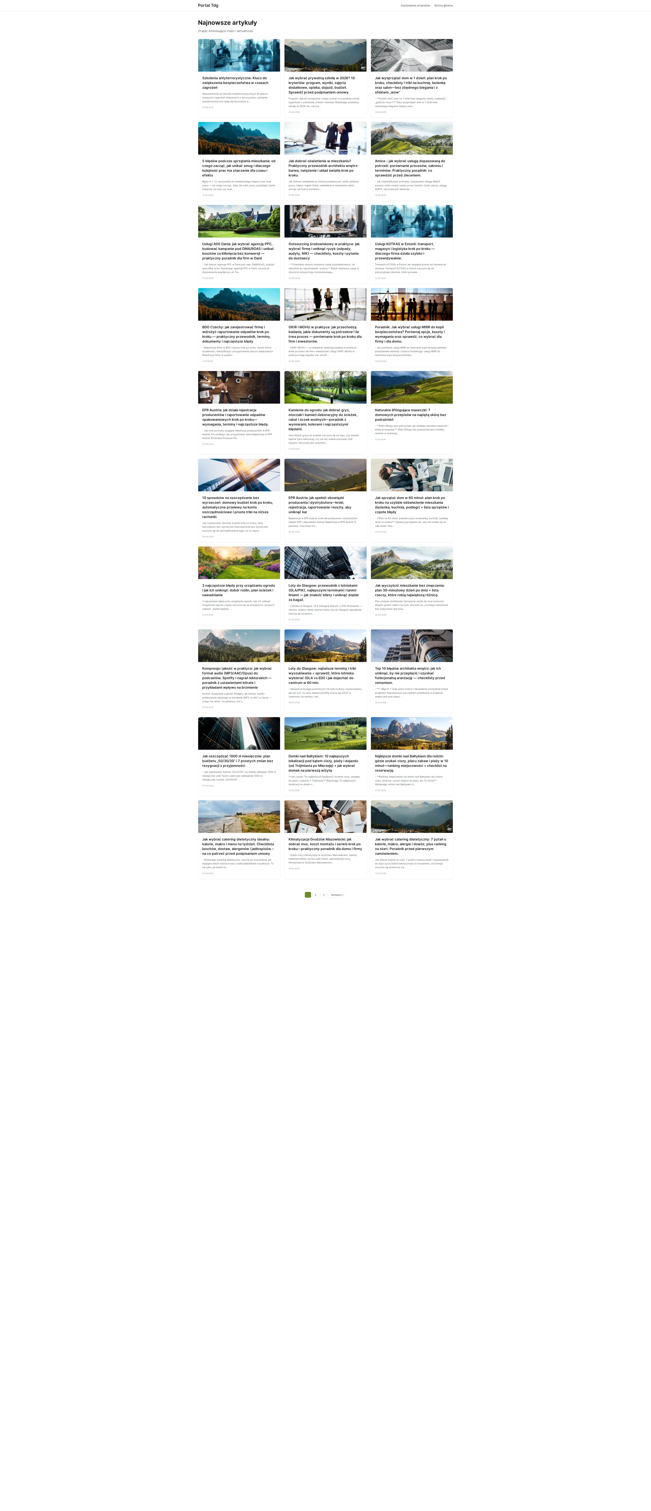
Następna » (337, 894)
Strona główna (443, 5)
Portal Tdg (208, 5)
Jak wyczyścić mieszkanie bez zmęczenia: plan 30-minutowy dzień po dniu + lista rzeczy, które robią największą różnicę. (410, 590)
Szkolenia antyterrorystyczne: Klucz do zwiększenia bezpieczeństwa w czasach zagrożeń (235, 83)
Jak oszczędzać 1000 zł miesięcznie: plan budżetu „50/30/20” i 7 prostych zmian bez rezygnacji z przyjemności (237, 761)
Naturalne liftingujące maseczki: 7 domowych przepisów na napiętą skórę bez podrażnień (410, 415)
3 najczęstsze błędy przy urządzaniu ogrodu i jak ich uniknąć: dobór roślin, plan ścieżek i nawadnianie (238, 590)
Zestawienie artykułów (415, 5)
